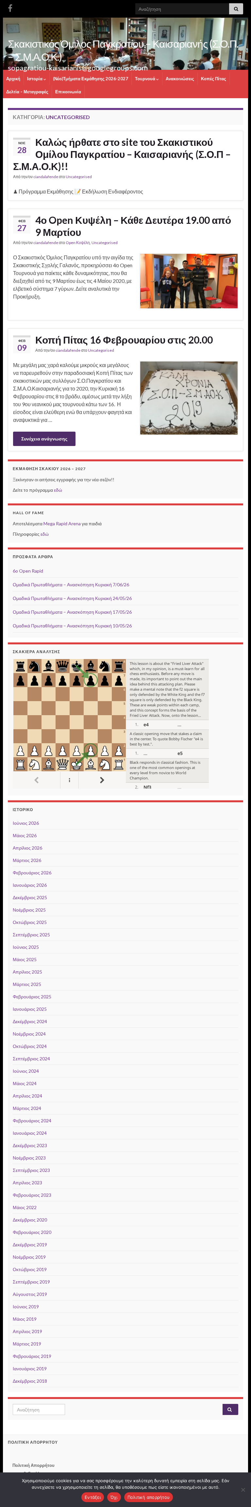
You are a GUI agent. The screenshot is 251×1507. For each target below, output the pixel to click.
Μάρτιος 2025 (27, 984)
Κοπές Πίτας (213, 78)
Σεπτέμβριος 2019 (31, 1281)
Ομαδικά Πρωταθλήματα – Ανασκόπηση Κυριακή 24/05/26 (72, 598)
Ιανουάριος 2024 (30, 1133)
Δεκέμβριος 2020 (30, 1220)
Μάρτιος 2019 (27, 1343)
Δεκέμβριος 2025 (30, 897)
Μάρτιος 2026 (27, 860)
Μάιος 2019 (25, 1319)
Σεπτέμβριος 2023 (31, 1170)
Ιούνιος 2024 (26, 1071)
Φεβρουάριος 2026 (32, 872)
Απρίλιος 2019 (27, 1331)
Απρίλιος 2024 (27, 1096)
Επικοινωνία (68, 91)
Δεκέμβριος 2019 (30, 1244)
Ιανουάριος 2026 (30, 885)
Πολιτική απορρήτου (148, 1497)
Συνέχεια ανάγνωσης (44, 438)
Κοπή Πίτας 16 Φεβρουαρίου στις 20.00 (124, 340)
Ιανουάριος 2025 (30, 1009)
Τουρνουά (145, 78)
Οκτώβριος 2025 (30, 922)
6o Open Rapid (28, 571)
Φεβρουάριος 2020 (32, 1232)
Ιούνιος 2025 (26, 947)
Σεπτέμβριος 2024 (31, 1058)
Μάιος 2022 (25, 1207)
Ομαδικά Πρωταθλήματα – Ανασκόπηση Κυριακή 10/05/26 (72, 625)
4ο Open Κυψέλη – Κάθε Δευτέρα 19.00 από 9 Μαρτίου (133, 226)
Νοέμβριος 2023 (29, 1158)
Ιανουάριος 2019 (30, 1368)
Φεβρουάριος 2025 (32, 996)
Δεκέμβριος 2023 (30, 1145)
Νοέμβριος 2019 (29, 1257)
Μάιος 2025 (25, 959)
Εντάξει (93, 1497)
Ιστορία (35, 78)
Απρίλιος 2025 (27, 972)
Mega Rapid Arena (62, 523)
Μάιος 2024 (25, 1083)
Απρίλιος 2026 (27, 848)
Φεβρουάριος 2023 (32, 1195)
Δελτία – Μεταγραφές (27, 91)
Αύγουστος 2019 (30, 1294)
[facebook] (10, 7)
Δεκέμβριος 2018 (30, 1381)
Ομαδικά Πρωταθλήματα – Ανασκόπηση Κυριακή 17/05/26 (72, 612)
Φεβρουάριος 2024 (32, 1120)
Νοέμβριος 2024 (29, 1034)
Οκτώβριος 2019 (30, 1269)
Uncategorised (79, 176)
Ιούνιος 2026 (26, 823)
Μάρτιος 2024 (27, 1108)
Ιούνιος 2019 (26, 1306)
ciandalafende (45, 176)
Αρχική (13, 78)
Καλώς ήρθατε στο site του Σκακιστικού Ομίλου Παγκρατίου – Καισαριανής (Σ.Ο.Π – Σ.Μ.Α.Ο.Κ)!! (122, 154)
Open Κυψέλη (78, 242)
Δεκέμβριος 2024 (30, 1021)
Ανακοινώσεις (180, 78)
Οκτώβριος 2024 (30, 1046)
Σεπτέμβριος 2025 (31, 934)
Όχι (114, 1497)
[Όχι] (243, 1489)
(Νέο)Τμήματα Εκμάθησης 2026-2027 (90, 78)
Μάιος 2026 (25, 835)
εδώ (58, 490)
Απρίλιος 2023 (27, 1182)
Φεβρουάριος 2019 (32, 1356)
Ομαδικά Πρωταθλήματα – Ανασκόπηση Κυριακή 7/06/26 (71, 584)
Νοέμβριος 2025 (29, 910)
